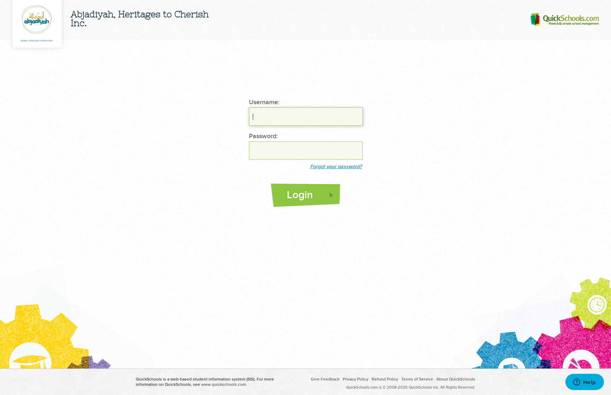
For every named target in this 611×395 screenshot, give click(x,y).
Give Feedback (325, 379)
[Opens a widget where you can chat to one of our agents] (584, 382)
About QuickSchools (455, 379)
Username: (264, 102)
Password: (263, 136)
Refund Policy (385, 379)
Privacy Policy (355, 379)
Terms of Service (417, 379)
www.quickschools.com (223, 384)
